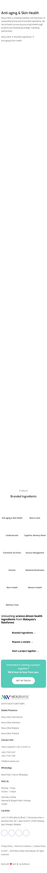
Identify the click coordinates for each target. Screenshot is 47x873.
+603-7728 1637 (8, 752)
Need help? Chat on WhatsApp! (14, 774)
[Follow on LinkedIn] (19, 833)
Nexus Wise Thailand (10, 733)
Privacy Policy (7, 846)
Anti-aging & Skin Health (12, 91)
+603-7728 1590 (8, 755)
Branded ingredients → (24, 632)
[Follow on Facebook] (4, 833)
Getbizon (26, 864)
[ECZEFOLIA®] (23, 141)
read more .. (10, 113)
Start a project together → (25, 651)
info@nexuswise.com (10, 761)
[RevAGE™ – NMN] (23, 288)
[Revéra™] (23, 362)
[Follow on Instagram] (11, 833)
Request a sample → (22, 641)
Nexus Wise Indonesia (10, 722)
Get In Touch (23, 680)
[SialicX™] (23, 424)
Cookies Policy (39, 846)
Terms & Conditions (23, 846)
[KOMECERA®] (23, 215)
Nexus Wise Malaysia (10, 728)
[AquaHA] (23, 68)
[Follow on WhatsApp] (26, 833)
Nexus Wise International (11, 717)
